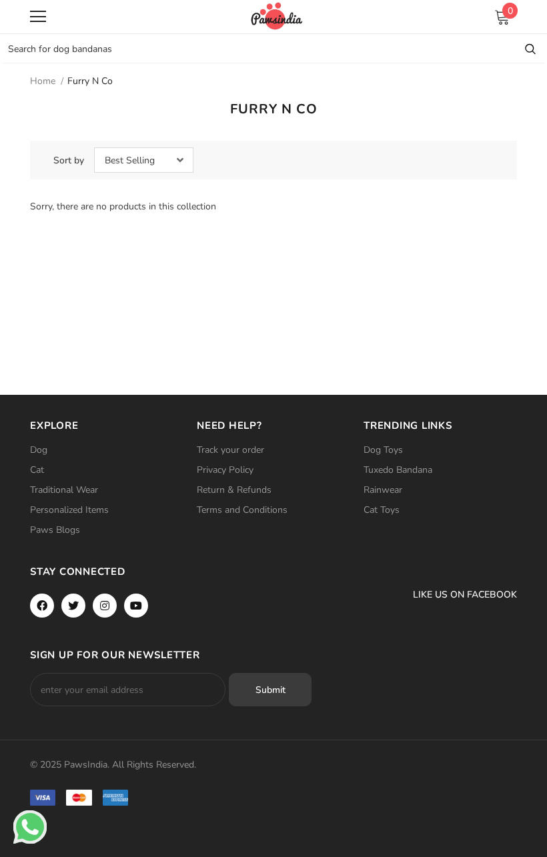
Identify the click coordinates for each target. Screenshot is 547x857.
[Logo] (277, 16)
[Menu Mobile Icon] (38, 17)
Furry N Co (90, 81)
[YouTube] (136, 606)
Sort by (68, 160)
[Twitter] (73, 606)
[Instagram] (105, 606)
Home (42, 81)
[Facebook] (42, 606)
